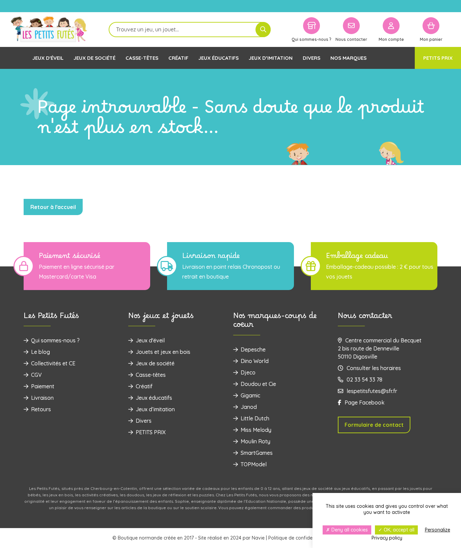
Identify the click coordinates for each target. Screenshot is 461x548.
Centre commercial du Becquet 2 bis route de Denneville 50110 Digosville (380, 348)
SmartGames (257, 452)
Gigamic (250, 395)
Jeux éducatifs (218, 58)
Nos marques (348, 58)
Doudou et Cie (258, 384)
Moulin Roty (255, 441)
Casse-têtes (142, 58)
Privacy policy (387, 538)
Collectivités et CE (53, 363)
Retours (41, 409)
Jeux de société (94, 58)
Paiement (42, 386)
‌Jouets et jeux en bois (163, 351)
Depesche (253, 349)
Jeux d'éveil (47, 58)
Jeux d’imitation (271, 58)
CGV (36, 374)
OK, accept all (398, 530)
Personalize (437, 530)
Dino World (255, 361)
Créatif (178, 58)
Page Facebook (364, 402)
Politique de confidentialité (297, 538)
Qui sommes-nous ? (55, 340)
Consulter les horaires (374, 368)
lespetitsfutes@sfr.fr (372, 391)
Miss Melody (256, 429)
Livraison (42, 397)
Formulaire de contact (374, 424)
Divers (311, 58)
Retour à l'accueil (53, 207)
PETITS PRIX (438, 58)
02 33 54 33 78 (364, 379)
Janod (249, 406)
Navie (258, 538)
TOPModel (254, 464)
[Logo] (49, 30)
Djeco (248, 372)
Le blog (40, 351)
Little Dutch (255, 418)
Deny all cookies (349, 530)
